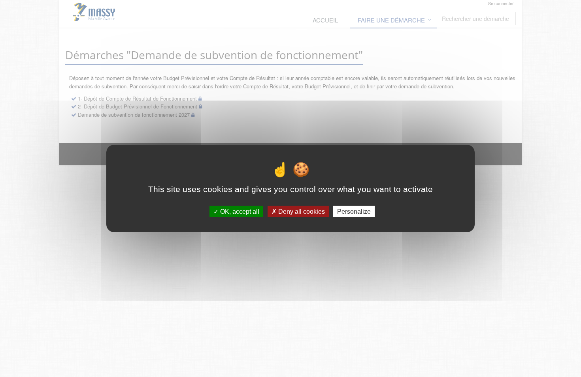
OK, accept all (239, 211)
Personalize (354, 211)
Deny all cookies (301, 211)
